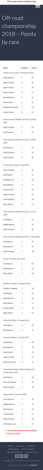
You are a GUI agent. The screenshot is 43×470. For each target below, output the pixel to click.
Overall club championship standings (22, 430)
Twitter (21, 456)
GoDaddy (33, 465)
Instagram (26, 456)
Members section (15, 452)
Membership (13, 449)
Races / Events (28, 449)
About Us (20, 446)
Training (31, 446)
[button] (39, 6)
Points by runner (14, 434)
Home (10, 446)
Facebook (17, 456)
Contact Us (30, 452)
